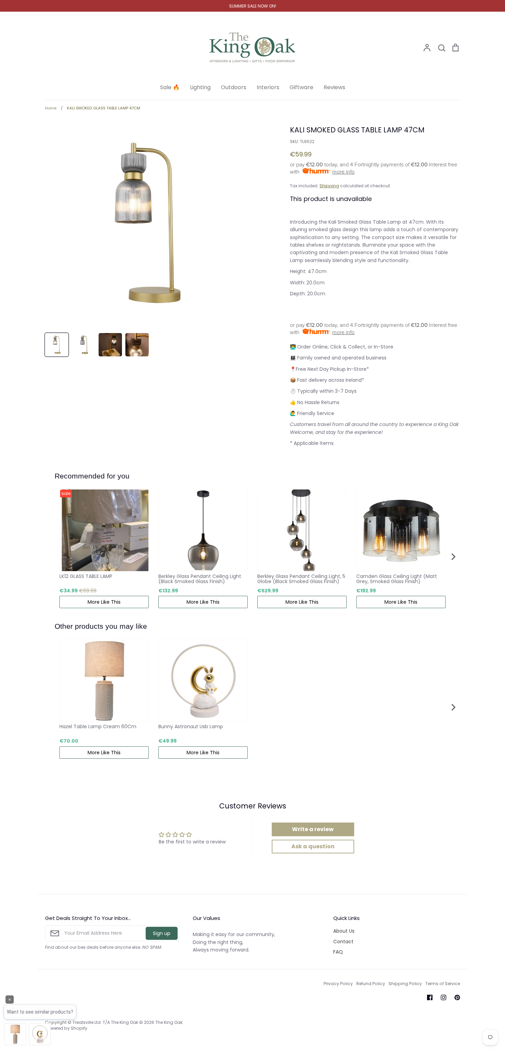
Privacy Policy (338, 983)
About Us (344, 930)
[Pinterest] (457, 997)
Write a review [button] (313, 829)
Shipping (329, 186)
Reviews (334, 87)
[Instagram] (443, 997)
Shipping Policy (405, 983)
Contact (343, 941)
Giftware (301, 87)
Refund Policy (370, 983)
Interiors (268, 87)
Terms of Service (442, 983)
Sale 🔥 (170, 87)
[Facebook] (430, 997)
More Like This (104, 602)
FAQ (338, 951)
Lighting (200, 87)
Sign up (161, 933)
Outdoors (233, 87)
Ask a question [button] (313, 846)
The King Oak (168, 1022)
